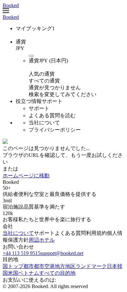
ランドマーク (91, 266)
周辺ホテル (42, 240)
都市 (39, 266)
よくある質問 (70, 233)
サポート (44, 233)
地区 (70, 266)
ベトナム (28, 273)
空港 (49, 266)
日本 (112, 266)
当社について (18, 233)
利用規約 (96, 233)
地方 (60, 266)
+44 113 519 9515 (21, 253)
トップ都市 (21, 266)
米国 (13, 273)
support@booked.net (61, 253)
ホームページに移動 (26, 175)
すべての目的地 (57, 273)
